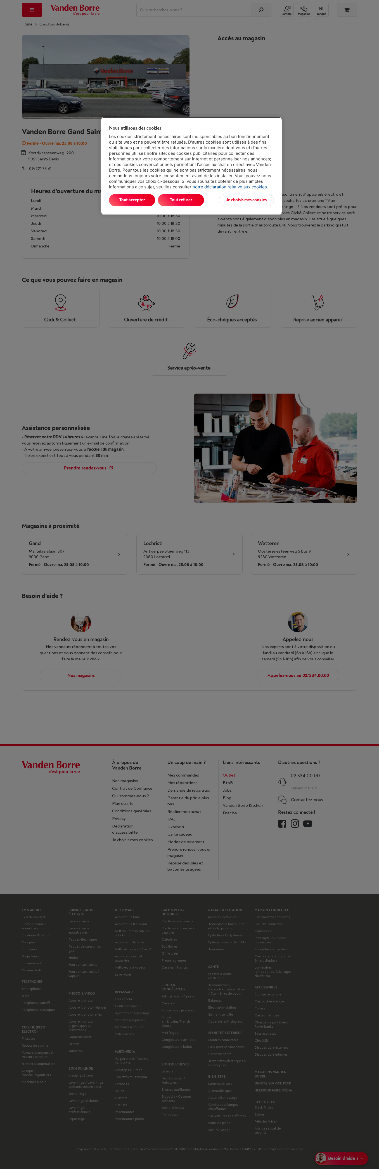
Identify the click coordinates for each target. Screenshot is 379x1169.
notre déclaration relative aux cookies (230, 187)
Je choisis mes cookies (246, 200)
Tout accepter (132, 200)
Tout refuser (181, 200)
